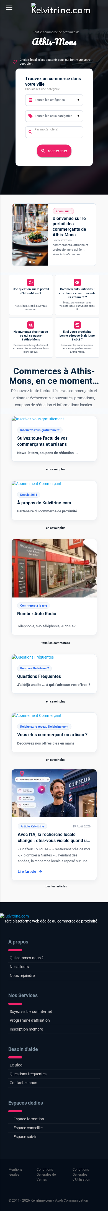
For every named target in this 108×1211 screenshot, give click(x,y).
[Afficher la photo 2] (30, 262)
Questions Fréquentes (39, 676)
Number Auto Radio (36, 613)
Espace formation (29, 1119)
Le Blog (16, 1065)
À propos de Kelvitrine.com (44, 502)
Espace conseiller (28, 1128)
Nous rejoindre (22, 975)
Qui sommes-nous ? (26, 958)
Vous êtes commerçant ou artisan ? (52, 734)
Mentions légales (15, 1172)
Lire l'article (27, 871)
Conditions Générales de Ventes (46, 1174)
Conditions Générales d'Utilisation (81, 1174)
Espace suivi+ (25, 1136)
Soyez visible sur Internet (31, 1011)
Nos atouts (19, 966)
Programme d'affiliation (30, 1020)
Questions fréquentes (28, 1074)
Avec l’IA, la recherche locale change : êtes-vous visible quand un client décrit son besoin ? (53, 840)
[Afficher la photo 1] (26, 262)
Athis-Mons (54, 41)
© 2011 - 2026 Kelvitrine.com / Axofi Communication (48, 1200)
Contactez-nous (23, 1083)
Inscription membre (26, 1029)
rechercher (54, 150)
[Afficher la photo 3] (34, 262)
